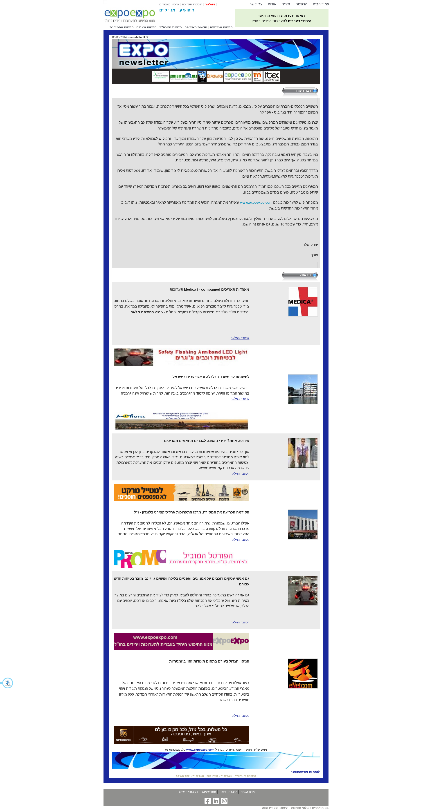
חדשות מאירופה (195, 27)
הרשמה (301, 4)
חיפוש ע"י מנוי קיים (176, 10)
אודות (272, 4)
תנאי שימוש (209, 792)
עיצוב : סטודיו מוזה (275, 808)
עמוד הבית (321, 4)
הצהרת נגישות (228, 792)
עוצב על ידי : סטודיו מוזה (219, 776)
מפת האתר (248, 792)
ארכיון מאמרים (169, 4)
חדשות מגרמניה (221, 27)
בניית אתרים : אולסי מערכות (309, 808)
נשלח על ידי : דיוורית (245, 776)
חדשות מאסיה (146, 27)
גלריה (286, 4)
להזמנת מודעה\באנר (305, 772)
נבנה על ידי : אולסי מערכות (190, 776)
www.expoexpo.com (200, 749)
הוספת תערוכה (192, 4)
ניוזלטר (210, 4)
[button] (7, 683)
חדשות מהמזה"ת (122, 27)
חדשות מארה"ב (170, 27)
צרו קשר (256, 4)
